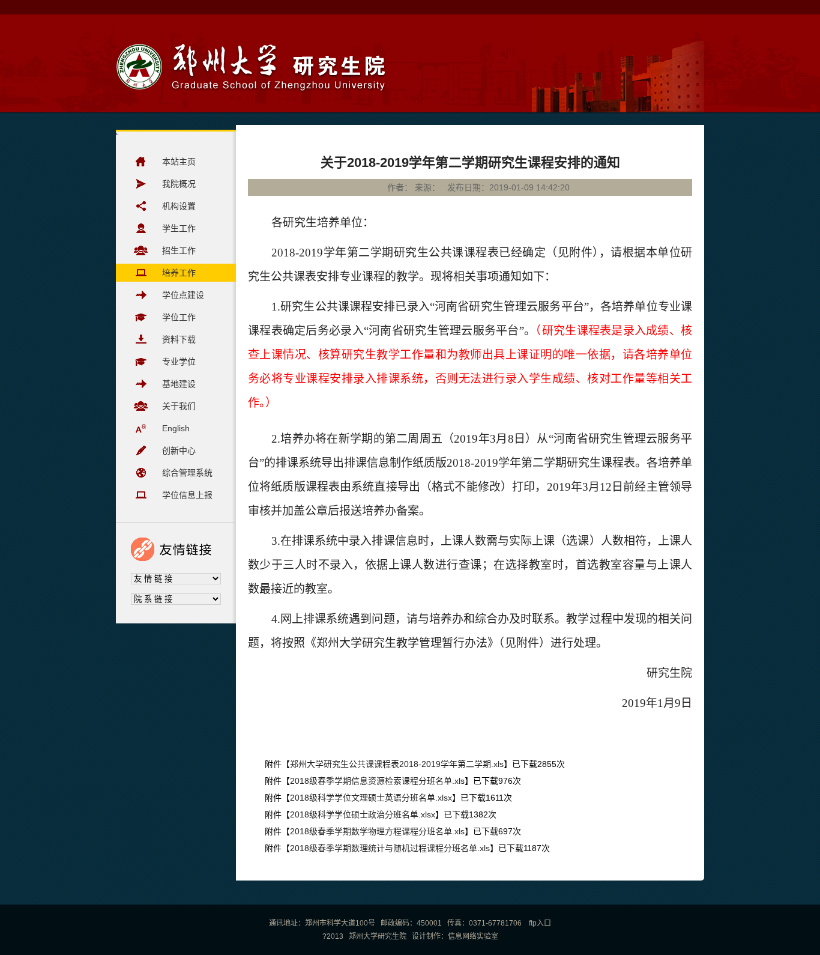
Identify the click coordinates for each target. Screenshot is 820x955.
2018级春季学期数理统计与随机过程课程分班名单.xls (390, 848)
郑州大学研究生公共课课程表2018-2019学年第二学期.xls (397, 764)
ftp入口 (539, 923)
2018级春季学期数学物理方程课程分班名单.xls (377, 831)
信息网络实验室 (473, 936)
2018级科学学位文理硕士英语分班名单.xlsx (371, 797)
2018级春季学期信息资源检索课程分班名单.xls (377, 781)
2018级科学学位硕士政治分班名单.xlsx (362, 814)
